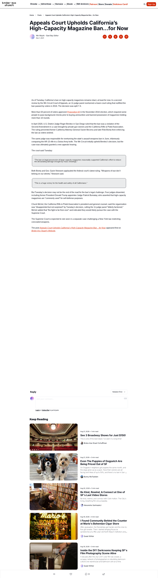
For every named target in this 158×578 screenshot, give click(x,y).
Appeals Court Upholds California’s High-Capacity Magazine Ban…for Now (73, 228)
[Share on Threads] (116, 37)
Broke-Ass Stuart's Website (43, 231)
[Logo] (9, 4)
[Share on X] (110, 37)
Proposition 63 (73, 112)
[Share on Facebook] (105, 37)
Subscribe (45, 410)
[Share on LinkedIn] (121, 37)
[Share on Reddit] (126, 37)
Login (38, 410)
